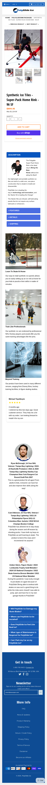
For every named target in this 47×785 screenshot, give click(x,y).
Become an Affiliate (23, 757)
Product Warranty (23, 721)
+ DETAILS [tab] (12, 217)
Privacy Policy (23, 739)
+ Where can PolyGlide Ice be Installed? (21, 618)
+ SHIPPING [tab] (13, 224)
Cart (37, 4)
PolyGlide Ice (26, 776)
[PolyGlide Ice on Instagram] (27, 674)
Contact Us (30, 667)
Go (41, 692)
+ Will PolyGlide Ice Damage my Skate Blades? (23, 610)
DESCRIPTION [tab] (14, 155)
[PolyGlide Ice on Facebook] (23, 674)
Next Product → (33, 24)
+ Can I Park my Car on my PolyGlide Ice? (20, 641)
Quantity (10, 116)
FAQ (23, 709)
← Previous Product (16, 24)
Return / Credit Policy (23, 733)
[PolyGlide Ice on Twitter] (20, 674)
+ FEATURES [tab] (13, 210)
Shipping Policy (23, 727)
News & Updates (23, 715)
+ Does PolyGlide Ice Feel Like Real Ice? (22, 626)
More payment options (23, 138)
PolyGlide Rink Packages (22, 18)
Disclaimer (24, 751)
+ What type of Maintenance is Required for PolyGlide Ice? (22, 633)
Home (7, 18)
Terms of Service (23, 745)
